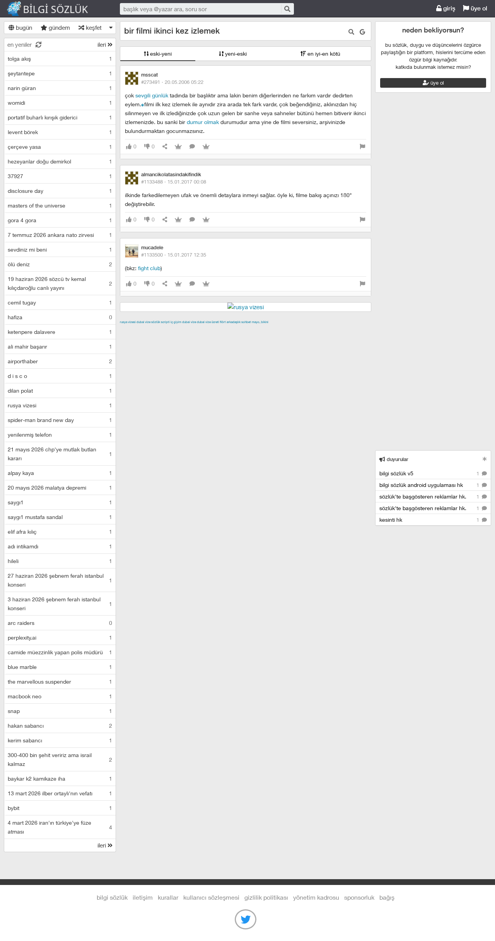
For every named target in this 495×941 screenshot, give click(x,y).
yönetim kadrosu (316, 897)
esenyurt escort (245, 339)
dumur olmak (203, 122)
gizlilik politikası (266, 897)
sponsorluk (359, 897)
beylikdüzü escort (290, 339)
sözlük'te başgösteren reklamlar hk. (430, 496)
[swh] (142, 104)
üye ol (478, 8)
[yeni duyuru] (485, 458)
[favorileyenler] (206, 147)
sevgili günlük (151, 95)
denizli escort (242, 330)
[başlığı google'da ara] (362, 32)
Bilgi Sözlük (54, 9)
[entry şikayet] (362, 147)
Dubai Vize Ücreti (208, 322)
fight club (149, 268)
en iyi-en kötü (323, 53)
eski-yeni (160, 53)
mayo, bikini (260, 322)
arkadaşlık (234, 322)
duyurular (396, 459)
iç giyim (176, 322)
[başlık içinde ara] (351, 32)
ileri (102, 44)
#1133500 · (173, 255)
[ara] (287, 8)
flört (223, 322)
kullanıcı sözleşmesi (211, 897)
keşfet (93, 27)
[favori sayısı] (178, 147)
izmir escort (135, 330)
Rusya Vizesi (128, 322)
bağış (386, 897)
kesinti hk (430, 519)
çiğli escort (274, 330)
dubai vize (143, 322)
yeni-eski (235, 53)
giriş (448, 8)
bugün (23, 27)
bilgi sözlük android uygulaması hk (430, 485)
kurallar (168, 897)
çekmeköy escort (312, 330)
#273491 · (172, 82)
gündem (58, 27)
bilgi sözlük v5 (430, 473)
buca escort (207, 330)
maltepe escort (171, 330)
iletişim (143, 897)
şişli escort (210, 339)
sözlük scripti (160, 322)
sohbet (246, 322)
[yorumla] (192, 147)
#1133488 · (173, 182)
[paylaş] (164, 147)
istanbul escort (175, 339)
